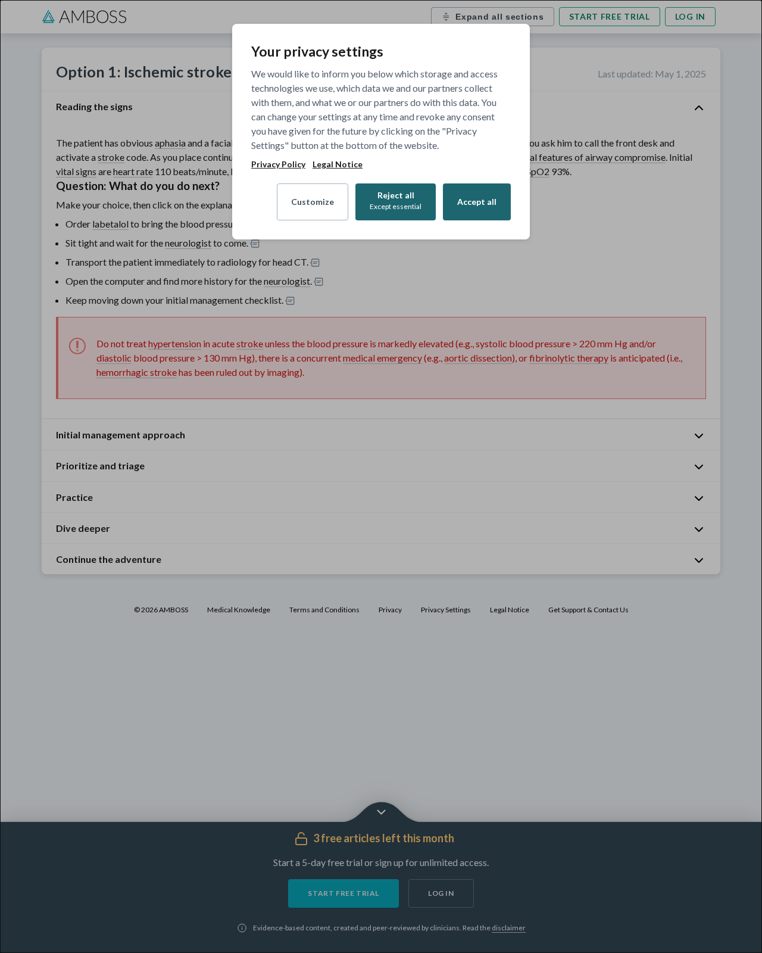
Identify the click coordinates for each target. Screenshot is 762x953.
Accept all (476, 202)
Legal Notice (338, 164)
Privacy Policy (278, 164)
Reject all (395, 200)
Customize (312, 202)
